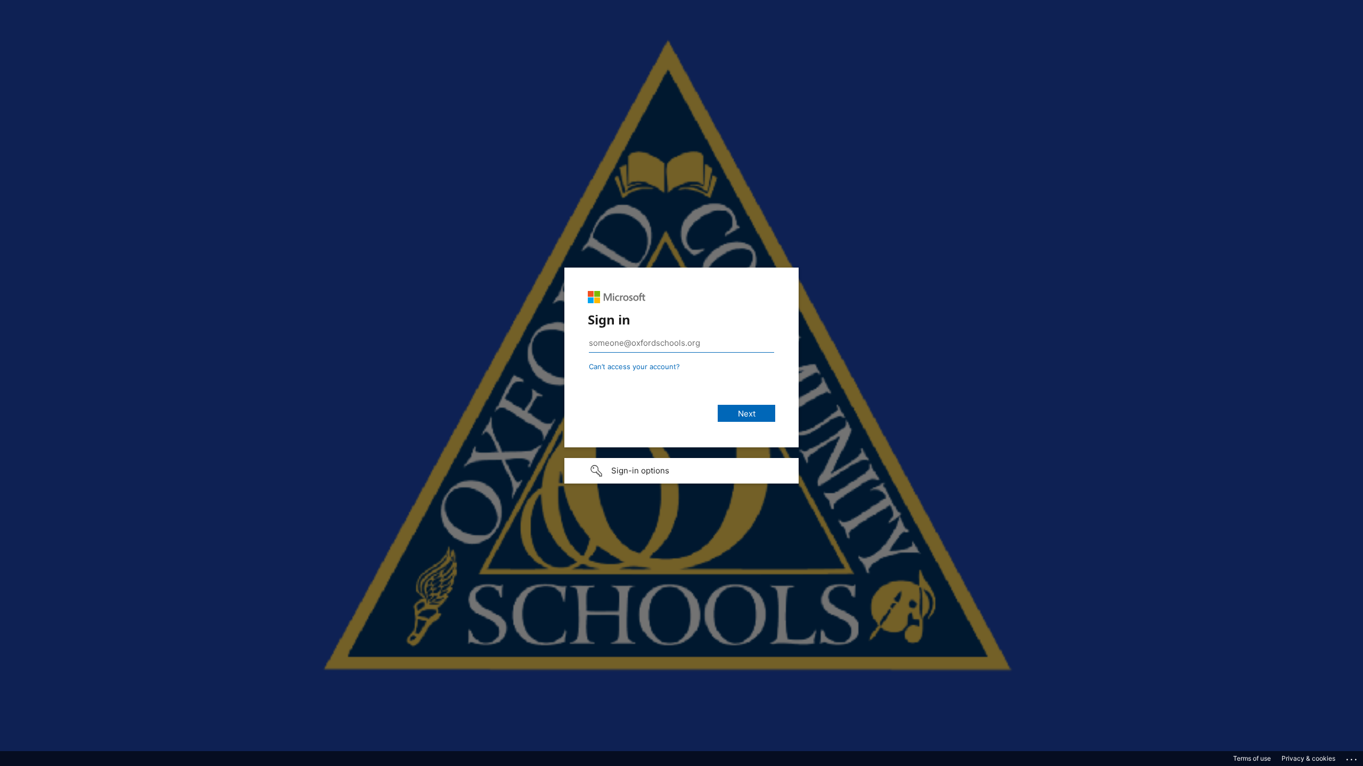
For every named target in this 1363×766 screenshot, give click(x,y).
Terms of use (1252, 758)
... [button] (1352, 757)
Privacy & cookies (1308, 758)
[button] (681, 471)
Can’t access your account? (634, 366)
